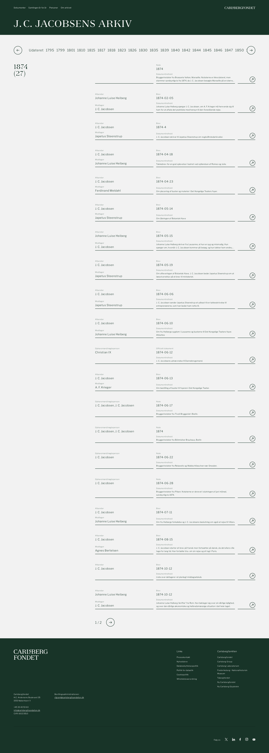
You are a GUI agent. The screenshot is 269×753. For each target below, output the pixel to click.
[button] (251, 50)
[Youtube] (254, 740)
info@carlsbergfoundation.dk (27, 710)
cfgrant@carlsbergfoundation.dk (69, 697)
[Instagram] (246, 740)
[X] (226, 740)
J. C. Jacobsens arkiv (73, 23)
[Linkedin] (233, 740)
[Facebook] (240, 740)
